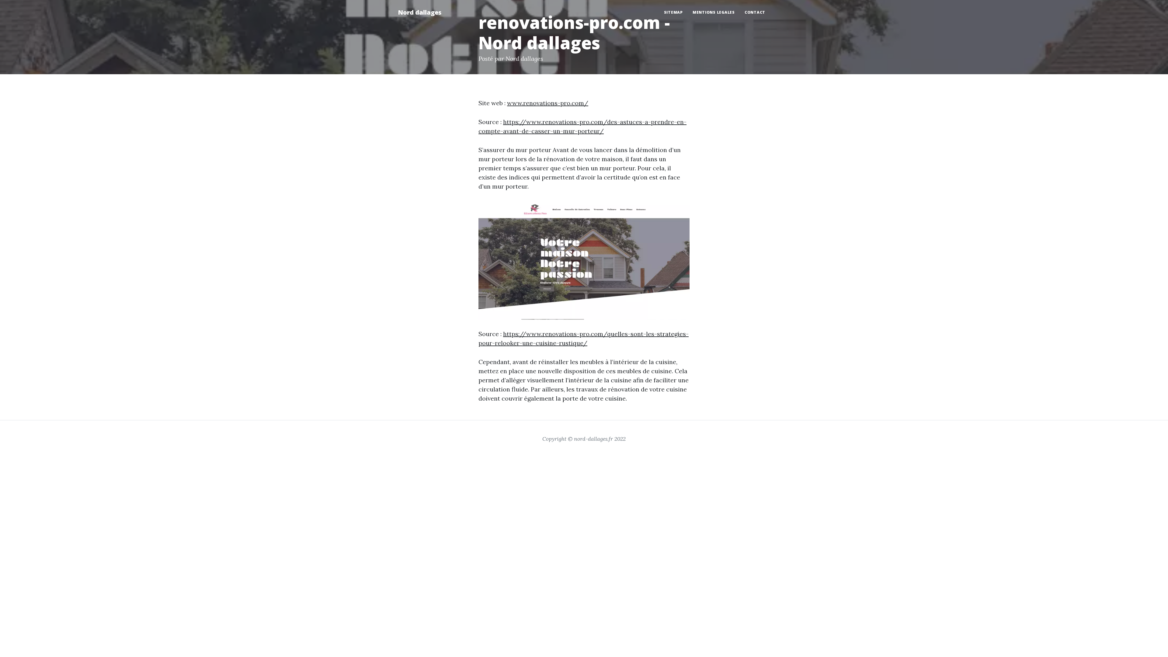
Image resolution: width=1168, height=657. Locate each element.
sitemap (673, 12)
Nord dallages (419, 12)
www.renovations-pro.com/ (547, 103)
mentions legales (714, 12)
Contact (755, 12)
